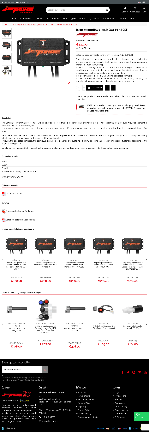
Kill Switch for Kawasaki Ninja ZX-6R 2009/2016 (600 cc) (103, 327)
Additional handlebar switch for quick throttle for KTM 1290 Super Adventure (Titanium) (45, 329)
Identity (118, 399)
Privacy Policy (84, 410)
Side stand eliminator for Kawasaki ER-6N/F (133, 327)
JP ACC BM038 (74, 343)
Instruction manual (14, 193)
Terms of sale (83, 396)
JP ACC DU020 (16, 343)
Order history (121, 407)
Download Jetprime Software (20, 211)
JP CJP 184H (16, 277)
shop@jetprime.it (23, 2)
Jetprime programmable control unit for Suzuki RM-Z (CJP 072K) (45, 265)
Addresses (120, 403)
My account (120, 396)
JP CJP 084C (133, 277)
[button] (26, 18)
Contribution (120, 414)
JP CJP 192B (74, 277)
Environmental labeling (88, 417)
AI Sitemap (120, 417)
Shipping (81, 407)
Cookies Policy (84, 414)
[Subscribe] (45, 369)
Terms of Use (83, 403)
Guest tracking (121, 410)
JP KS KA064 (104, 341)
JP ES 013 (132, 341)
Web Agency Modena (27, 428)
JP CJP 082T (103, 277)
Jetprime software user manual (20, 220)
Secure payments (85, 399)
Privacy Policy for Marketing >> (32, 380)
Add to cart (96, 87)
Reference (81, 40)
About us (81, 392)
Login (117, 392)
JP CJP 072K (45, 277)
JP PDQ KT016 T (45, 341)
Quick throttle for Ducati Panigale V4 (16, 329)
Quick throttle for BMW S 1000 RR (74, 329)
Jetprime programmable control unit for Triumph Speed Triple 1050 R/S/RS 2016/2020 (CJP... (133, 266)
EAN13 (5, 177)
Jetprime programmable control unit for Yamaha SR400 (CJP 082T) (103, 265)
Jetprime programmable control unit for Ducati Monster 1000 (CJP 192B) (74, 265)
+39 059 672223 (8, 2)
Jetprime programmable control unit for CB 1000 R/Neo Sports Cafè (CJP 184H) (16, 266)
